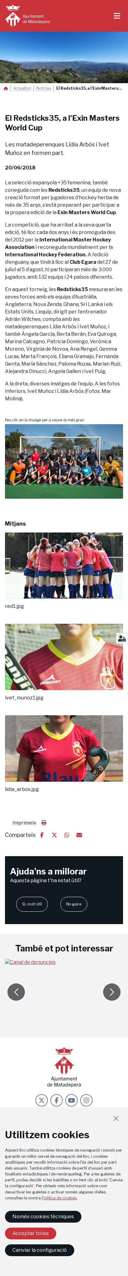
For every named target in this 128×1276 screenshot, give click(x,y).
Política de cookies (59, 1198)
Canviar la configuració (39, 1250)
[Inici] (27, 16)
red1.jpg (14, 606)
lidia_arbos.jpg (22, 789)
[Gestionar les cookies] (122, 638)
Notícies (43, 88)
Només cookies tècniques (43, 1217)
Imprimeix (24, 823)
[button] (64, 461)
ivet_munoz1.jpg (24, 697)
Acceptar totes (30, 1233)
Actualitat (22, 88)
